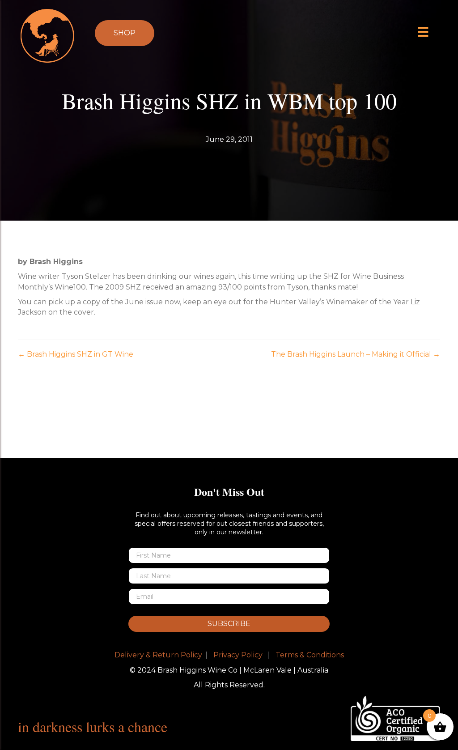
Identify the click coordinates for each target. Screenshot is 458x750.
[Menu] (423, 32)
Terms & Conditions (310, 655)
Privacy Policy (238, 655)
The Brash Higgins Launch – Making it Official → (355, 354)
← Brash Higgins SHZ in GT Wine (75, 354)
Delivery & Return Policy (158, 655)
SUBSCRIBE (229, 623)
